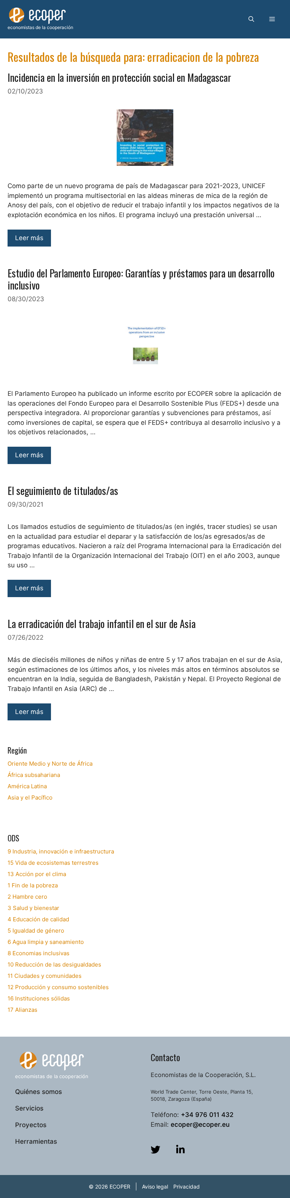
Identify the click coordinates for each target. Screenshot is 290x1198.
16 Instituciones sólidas (39, 998)
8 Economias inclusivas (38, 953)
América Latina (27, 786)
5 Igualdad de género (36, 930)
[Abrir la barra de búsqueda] (251, 19)
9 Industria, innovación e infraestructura (61, 851)
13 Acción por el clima (37, 874)
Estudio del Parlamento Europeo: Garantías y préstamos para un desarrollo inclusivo (141, 279)
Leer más (29, 238)
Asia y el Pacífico (30, 797)
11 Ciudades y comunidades (45, 975)
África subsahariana (34, 774)
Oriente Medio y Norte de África (50, 763)
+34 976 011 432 (207, 1114)
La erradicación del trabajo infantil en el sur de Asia (102, 623)
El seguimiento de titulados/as (63, 490)
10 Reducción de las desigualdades (54, 964)
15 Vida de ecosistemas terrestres (53, 862)
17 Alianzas (22, 1009)
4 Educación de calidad (38, 919)
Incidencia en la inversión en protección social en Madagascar (119, 77)
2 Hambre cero (27, 896)
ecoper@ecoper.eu (200, 1124)
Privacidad (186, 1186)
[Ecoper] (37, 15)
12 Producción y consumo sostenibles (58, 987)
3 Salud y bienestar (33, 908)
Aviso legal (155, 1186)
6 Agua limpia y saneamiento (46, 941)
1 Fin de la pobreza (33, 885)
